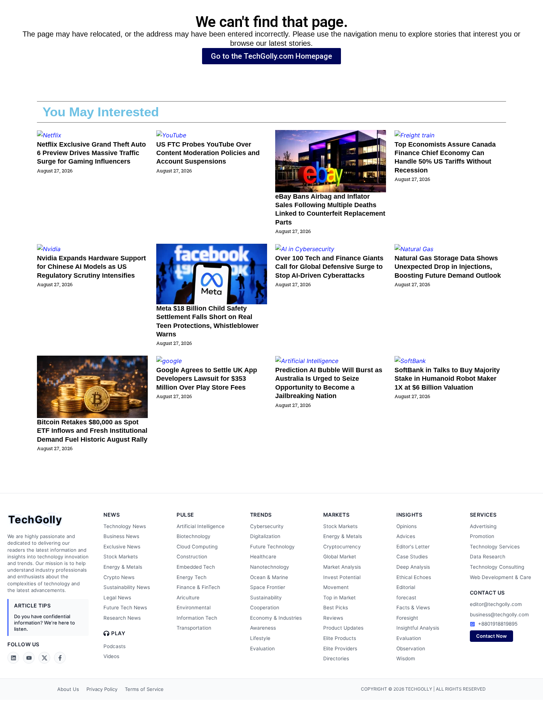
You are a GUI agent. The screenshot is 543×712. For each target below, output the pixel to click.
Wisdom (405, 658)
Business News (121, 536)
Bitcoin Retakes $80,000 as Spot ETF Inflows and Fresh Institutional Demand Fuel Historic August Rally (92, 430)
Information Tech (197, 618)
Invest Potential (342, 577)
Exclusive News (121, 547)
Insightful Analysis (417, 628)
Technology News (124, 526)
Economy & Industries (276, 618)
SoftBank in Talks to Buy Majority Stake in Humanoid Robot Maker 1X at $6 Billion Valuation (447, 378)
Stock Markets (120, 556)
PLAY (118, 633)
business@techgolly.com (499, 614)
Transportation (194, 628)
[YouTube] (29, 658)
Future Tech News (125, 607)
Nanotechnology (269, 567)
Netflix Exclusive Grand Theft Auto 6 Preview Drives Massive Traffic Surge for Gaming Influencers (91, 153)
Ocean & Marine (269, 577)
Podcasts (114, 646)
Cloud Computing (197, 547)
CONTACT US (487, 592)
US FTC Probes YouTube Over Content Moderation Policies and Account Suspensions (208, 153)
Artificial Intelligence (201, 526)
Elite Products (339, 638)
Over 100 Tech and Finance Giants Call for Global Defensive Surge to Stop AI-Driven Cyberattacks (329, 266)
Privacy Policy (101, 689)
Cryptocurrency (342, 547)
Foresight (407, 618)
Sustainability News (126, 587)
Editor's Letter (413, 547)
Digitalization (265, 536)
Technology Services (495, 547)
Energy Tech (191, 577)
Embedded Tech (196, 567)
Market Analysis (342, 567)
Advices (405, 536)
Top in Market (339, 597)
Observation (410, 648)
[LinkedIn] (13, 658)
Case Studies (412, 556)
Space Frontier (267, 587)
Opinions (406, 526)
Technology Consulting (497, 567)
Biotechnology (194, 536)
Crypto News (118, 577)
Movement (336, 587)
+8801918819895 (498, 624)
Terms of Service (144, 689)
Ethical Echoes (413, 577)
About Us (68, 689)
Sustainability (266, 597)
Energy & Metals (122, 567)
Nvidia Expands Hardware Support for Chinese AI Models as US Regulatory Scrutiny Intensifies (91, 266)
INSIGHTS (409, 514)
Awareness (263, 628)
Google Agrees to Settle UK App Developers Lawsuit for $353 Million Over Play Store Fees (206, 378)
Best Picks (335, 607)
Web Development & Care (500, 577)
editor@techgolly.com (496, 604)
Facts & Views (413, 607)
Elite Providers (340, 648)
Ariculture (188, 597)
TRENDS (261, 514)
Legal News (117, 597)
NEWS (111, 514)
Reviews (333, 618)
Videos (111, 656)
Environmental (194, 607)
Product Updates (343, 628)
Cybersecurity (267, 526)
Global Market (339, 556)
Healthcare (263, 556)
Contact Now (491, 636)
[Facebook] (60, 658)
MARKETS (336, 514)
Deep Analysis (413, 567)
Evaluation (262, 648)
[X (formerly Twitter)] (44, 658)
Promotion (482, 536)
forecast (406, 597)
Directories (336, 658)
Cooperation (264, 607)
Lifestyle (260, 638)
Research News (122, 618)
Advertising (483, 526)
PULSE (185, 514)
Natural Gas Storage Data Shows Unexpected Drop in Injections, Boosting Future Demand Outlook (448, 266)
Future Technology (272, 547)
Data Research (487, 556)
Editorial (405, 587)
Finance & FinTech (198, 587)
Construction (192, 556)
